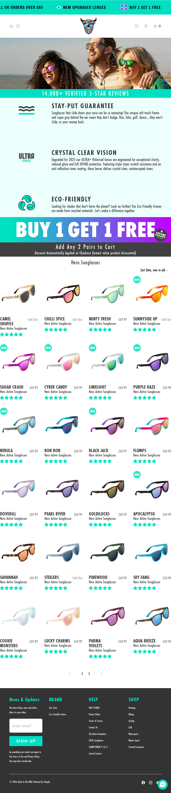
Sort (152, 270)
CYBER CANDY (55, 387)
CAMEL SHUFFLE (6, 321)
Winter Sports (134, 740)
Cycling (131, 721)
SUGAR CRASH (11, 387)
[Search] (18, 26)
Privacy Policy (94, 714)
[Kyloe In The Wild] (88, 26)
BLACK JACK (98, 450)
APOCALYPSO (144, 514)
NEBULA (6, 450)
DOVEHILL (8, 514)
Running (132, 708)
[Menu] (11, 26)
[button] (12, 334)
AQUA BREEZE (144, 641)
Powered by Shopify (41, 782)
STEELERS (51, 577)
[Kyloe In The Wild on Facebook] (143, 783)
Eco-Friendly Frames (57, 714)
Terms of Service (96, 721)
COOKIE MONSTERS (9, 643)
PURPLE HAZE (144, 387)
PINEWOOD (98, 577)
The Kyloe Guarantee (97, 734)
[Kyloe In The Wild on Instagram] (150, 783)
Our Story (53, 708)
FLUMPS (139, 450)
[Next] (101, 673)
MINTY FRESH (100, 319)
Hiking (131, 714)
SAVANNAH (9, 577)
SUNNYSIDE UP (145, 319)
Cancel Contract (95, 753)
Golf (130, 727)
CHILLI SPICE (54, 319)
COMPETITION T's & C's (98, 747)
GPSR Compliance (96, 740)
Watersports (133, 734)
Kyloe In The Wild (25, 782)
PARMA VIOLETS (95, 643)
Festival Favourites (136, 747)
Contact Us (93, 727)
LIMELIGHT (97, 387)
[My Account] (146, 26)
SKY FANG (141, 577)
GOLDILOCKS (99, 514)
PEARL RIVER (54, 514)
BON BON (52, 450)
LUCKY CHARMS (57, 641)
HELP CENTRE (94, 708)
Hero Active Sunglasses (13, 328)
